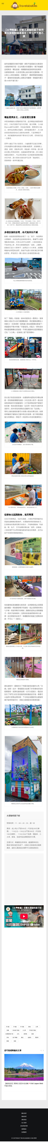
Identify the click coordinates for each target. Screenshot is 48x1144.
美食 (8, 1037)
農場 (22, 1037)
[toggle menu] (3, 3)
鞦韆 (8, 1041)
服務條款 (24, 1129)
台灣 (37, 1027)
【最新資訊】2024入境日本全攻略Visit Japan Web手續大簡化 (23, 1084)
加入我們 (24, 1123)
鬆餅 (15, 1041)
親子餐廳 (15, 1037)
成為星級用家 (24, 1126)
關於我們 (24, 1113)
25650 (9, 1081)
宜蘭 (8, 1030)
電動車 (36, 1037)
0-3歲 (7, 1027)
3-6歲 (15, 1027)
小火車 (24, 1030)
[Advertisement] (24, 952)
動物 (29, 1027)
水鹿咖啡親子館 (9, 1034)
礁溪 (32, 1034)
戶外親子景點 (32, 1030)
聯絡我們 (24, 1117)
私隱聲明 (24, 1132)
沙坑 (18, 1034)
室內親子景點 (16, 1030)
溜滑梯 (25, 1034)
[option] (24, 1071)
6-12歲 (22, 1027)
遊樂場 (29, 1037)
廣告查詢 (24, 1120)
